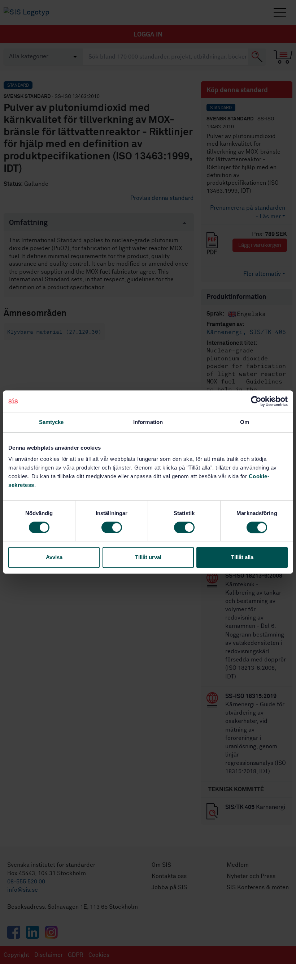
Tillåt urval (148, 557)
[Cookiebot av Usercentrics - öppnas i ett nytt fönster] (256, 401)
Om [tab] (244, 422)
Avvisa (54, 557)
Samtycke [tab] (51, 422)
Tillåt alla (242, 557)
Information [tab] (148, 422)
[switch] (111, 527)
